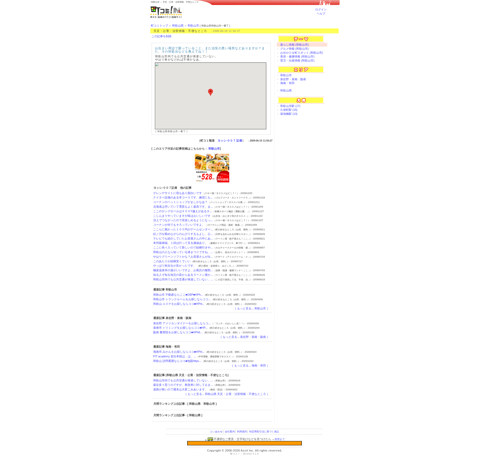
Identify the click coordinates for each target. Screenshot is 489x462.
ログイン (321, 9)
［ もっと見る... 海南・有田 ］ (250, 365)
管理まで (280, 439)
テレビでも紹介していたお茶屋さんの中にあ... (183, 238)
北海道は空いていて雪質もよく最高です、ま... (183, 206)
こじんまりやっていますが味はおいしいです (181, 215)
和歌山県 (178, 25)
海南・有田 (287, 83)
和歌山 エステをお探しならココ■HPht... (178, 303)
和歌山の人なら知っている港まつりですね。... (183, 252)
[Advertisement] (302, 180)
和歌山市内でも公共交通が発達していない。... (183, 279)
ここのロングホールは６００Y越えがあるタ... (182, 211)
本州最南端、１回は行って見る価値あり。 (180, 242)
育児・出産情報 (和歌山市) (297, 60)
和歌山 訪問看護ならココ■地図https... (177, 360)
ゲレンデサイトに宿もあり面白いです (177, 193)
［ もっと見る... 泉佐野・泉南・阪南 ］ (244, 336)
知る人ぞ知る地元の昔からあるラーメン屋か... (183, 274)
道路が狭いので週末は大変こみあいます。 (180, 389)
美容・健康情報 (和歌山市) (297, 56)
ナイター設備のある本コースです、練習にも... (183, 197)
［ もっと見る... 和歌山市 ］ (251, 308)
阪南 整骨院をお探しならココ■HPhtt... (177, 332)
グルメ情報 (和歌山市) (294, 48)
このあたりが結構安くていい (171, 261)
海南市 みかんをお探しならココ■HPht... (178, 351)
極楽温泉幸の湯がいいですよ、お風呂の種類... (183, 270)
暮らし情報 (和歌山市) (294, 44)
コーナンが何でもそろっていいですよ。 (179, 224)
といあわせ (216, 431)
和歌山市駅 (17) (290, 106)
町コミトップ (159, 25)
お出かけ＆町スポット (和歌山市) (301, 52)
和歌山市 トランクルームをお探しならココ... (182, 299)
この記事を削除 (161, 36)
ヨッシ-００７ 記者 (230, 140)
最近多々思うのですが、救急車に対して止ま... (183, 384)
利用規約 (242, 431)
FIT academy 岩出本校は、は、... (174, 356)
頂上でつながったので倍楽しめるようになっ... (183, 220)
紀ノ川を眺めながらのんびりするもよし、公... (183, 233)
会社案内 (230, 431)
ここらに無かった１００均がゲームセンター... (183, 229)
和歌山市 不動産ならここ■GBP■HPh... (178, 294)
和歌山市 (193, 25)
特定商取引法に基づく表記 (264, 431)
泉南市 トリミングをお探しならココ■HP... (180, 327)
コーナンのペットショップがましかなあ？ (180, 202)
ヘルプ (321, 13)
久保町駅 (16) (288, 109)
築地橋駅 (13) (288, 113)
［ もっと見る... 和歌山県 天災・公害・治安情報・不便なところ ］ (227, 394)
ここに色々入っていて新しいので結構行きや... (183, 247)
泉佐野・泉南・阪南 (293, 79)
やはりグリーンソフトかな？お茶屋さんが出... (183, 256)
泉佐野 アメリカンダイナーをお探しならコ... (182, 323)
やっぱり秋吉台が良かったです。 (174, 265)
